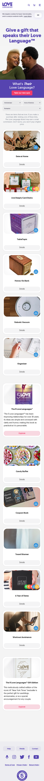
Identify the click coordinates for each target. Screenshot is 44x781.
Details (22, 165)
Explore (22, 433)
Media (22, 749)
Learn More (28, 16)
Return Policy (34, 765)
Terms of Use (10, 765)
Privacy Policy (22, 765)
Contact (35, 749)
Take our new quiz (22, 93)
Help (9, 749)
